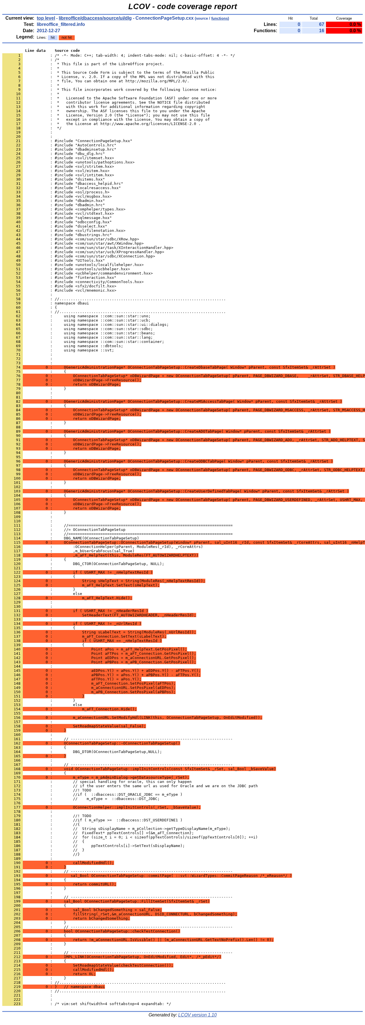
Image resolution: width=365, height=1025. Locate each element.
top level (46, 18)
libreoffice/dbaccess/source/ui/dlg (95, 18)
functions (219, 18)
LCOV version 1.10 (197, 1014)
